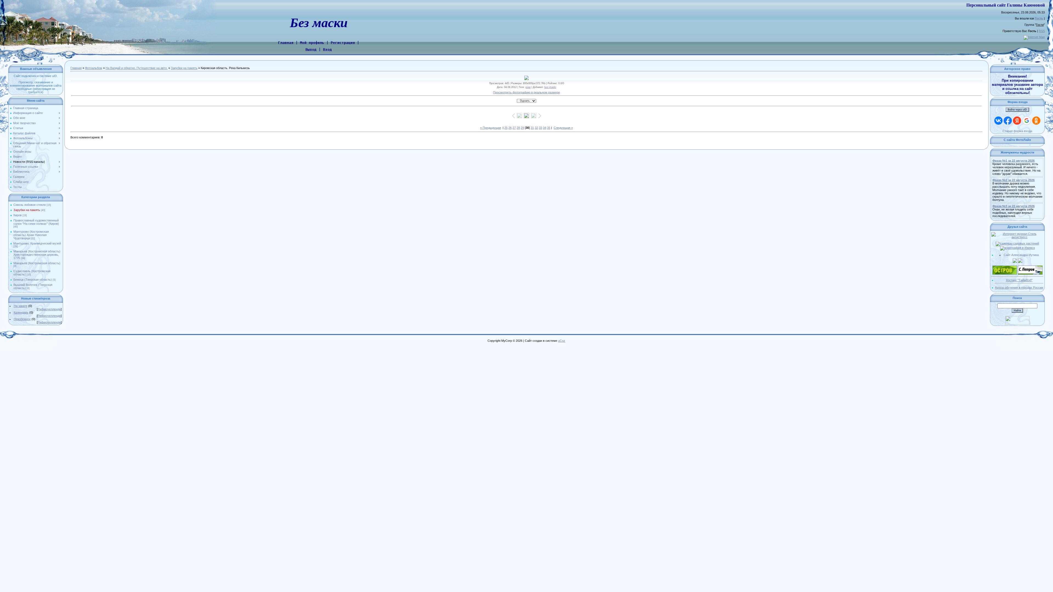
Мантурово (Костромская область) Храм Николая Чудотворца (31, 235)
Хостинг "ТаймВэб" (1019, 280)
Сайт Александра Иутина (1021, 255)
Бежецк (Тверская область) (32, 279)
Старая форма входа (1017, 131)
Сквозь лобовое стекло (29, 204)
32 (536, 127)
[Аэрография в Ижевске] (1017, 247)
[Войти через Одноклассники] (1036, 120)
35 (548, 127)
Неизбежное (22, 319)
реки (528, 87)
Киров (17, 215)
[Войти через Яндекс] (1017, 120)
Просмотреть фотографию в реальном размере (526, 92)
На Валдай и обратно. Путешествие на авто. (137, 68)
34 (544, 127)
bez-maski (550, 87)
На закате (20, 306)
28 (518, 127)
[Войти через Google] (1026, 120)
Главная (76, 68)
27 (514, 127)
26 (510, 127)
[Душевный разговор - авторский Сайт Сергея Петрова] (1030, 267)
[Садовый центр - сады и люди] (1017, 243)
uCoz (561, 340)
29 (522, 127)
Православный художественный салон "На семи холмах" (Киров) (36, 222)
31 (532, 127)
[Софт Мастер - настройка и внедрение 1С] (1015, 260)
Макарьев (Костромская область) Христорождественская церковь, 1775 (36, 255)
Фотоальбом (93, 68)
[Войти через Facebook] (1008, 120)
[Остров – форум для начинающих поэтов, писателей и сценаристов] (1004, 267)
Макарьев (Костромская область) (36, 263)
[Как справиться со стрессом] (1017, 233)
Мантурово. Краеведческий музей (37, 243)
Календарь (21, 312)
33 (540, 127)
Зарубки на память (26, 210)
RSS (1042, 31)
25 (506, 127)
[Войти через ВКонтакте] (998, 120)
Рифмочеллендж (49, 309)
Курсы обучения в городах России (1019, 287)
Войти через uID (1017, 109)
